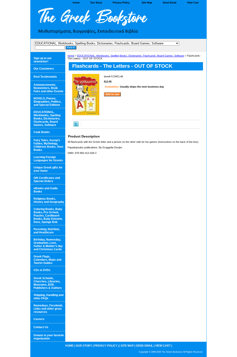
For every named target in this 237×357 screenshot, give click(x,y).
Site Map (147, 2)
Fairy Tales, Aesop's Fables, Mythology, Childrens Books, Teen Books (48, 145)
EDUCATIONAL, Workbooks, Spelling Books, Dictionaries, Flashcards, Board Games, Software (130, 55)
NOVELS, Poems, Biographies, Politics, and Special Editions (47, 102)
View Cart (193, 2)
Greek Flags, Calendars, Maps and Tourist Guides (47, 260)
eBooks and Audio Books (46, 190)
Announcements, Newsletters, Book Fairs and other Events (48, 88)
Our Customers (44, 68)
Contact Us (41, 327)
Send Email (169, 2)
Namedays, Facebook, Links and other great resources (48, 309)
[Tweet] (76, 125)
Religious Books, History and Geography (49, 200)
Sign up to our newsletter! (43, 60)
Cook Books (42, 132)
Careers (39, 319)
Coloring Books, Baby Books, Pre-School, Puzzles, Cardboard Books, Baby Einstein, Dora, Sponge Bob (48, 215)
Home (71, 55)
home (76, 2)
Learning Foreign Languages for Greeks (48, 159)
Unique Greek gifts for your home (48, 169)
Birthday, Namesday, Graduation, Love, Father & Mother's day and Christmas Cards (48, 244)
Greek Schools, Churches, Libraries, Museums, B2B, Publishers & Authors (48, 283)
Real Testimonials (45, 76)
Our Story (96, 2)
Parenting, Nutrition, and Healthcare (47, 231)
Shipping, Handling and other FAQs (48, 296)
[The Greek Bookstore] (88, 22)
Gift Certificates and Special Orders (47, 179)
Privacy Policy (121, 2)
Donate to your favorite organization (49, 337)
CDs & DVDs (42, 270)
